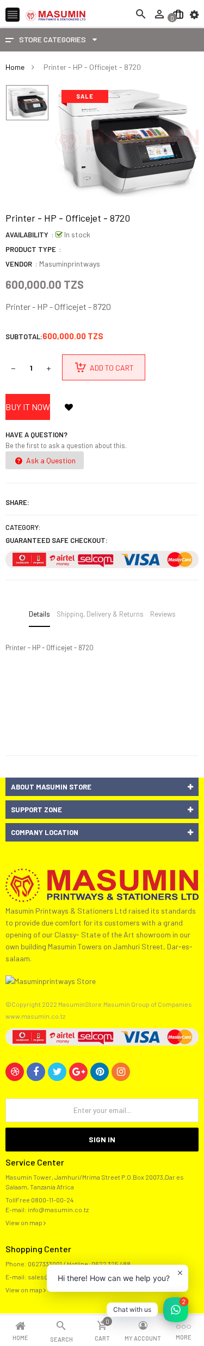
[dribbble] (14, 1072)
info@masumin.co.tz (58, 1209)
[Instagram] (121, 1072)
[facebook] (36, 1072)
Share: (17, 502)
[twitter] (57, 1072)
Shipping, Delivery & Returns (100, 614)
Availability (26, 234)
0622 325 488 (111, 1263)
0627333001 (45, 1263)
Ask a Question (50, 460)
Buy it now (27, 407)
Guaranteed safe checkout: (56, 540)
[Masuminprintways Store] (102, 884)
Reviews (163, 614)
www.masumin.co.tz (35, 1016)
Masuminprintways (69, 263)
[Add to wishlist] (68, 407)
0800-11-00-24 (52, 1199)
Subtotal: (23, 336)
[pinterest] (99, 1072)
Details (39, 614)
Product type (30, 249)
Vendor (18, 264)
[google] (78, 1072)
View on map (24, 1222)
